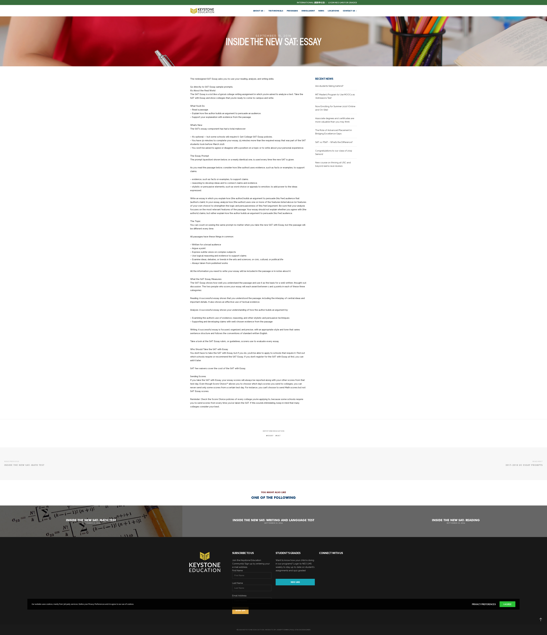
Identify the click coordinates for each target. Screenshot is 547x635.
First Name (237, 570)
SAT (279, 435)
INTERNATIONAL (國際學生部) (311, 2)
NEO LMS (295, 582)
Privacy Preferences (484, 604)
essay (271, 435)
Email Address (239, 595)
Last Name (237, 583)
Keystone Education (273, 431)
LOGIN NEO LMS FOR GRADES (342, 2)
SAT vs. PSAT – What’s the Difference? (334, 142)
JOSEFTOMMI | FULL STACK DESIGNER (293, 630)
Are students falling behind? (329, 86)
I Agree (507, 604)
